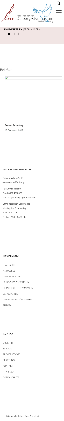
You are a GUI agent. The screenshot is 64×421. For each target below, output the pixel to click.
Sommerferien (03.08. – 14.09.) (22, 29)
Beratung (9, 360)
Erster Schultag (14, 125)
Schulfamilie (10, 294)
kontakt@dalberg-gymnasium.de (19, 197)
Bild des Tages (11, 354)
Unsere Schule (12, 277)
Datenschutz (11, 378)
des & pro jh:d (32, 416)
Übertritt (9, 343)
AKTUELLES (9, 271)
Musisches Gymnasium (16, 282)
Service (7, 349)
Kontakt (8, 366)
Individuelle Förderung (17, 300)
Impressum (9, 372)
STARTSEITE (9, 265)
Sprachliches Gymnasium (18, 288)
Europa (7, 305)
